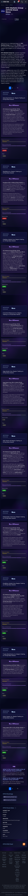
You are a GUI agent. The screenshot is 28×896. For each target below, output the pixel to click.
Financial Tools (17, 875)
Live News (17, 872)
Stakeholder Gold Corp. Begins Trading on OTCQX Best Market (14, 517)
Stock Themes (17, 870)
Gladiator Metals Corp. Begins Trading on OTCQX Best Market (13, 240)
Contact (4, 857)
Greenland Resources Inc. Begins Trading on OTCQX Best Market (12, 313)
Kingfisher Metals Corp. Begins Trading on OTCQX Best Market (14, 584)
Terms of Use (11, 856)
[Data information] (15, 808)
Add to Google (24, 862)
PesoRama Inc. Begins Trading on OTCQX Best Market (12, 172)
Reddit (23, 859)
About (4, 855)
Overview (4, 19)
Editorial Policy (4, 860)
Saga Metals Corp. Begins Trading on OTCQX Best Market (13, 372)
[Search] (22, 1)
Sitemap (4, 866)
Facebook (23, 857)
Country (5, 830)
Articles (17, 855)
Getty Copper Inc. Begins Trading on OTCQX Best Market (13, 717)
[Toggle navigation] (25, 1)
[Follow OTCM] (25, 8)
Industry (5, 818)
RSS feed (24, 855)
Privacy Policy (11, 862)
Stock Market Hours (17, 880)
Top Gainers (17, 857)
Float (4, 814)
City (4, 834)
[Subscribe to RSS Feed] (24, 844)
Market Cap (6, 810)
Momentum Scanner (17, 866)
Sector (5, 822)
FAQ (4, 862)
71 (17, 88)
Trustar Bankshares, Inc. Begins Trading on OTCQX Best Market (14, 654)
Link (4, 828)
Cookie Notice (10, 859)
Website (5, 826)
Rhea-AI (4, 864)
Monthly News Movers (17, 863)
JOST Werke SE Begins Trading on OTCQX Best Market (12, 441)
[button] (14, 1)
